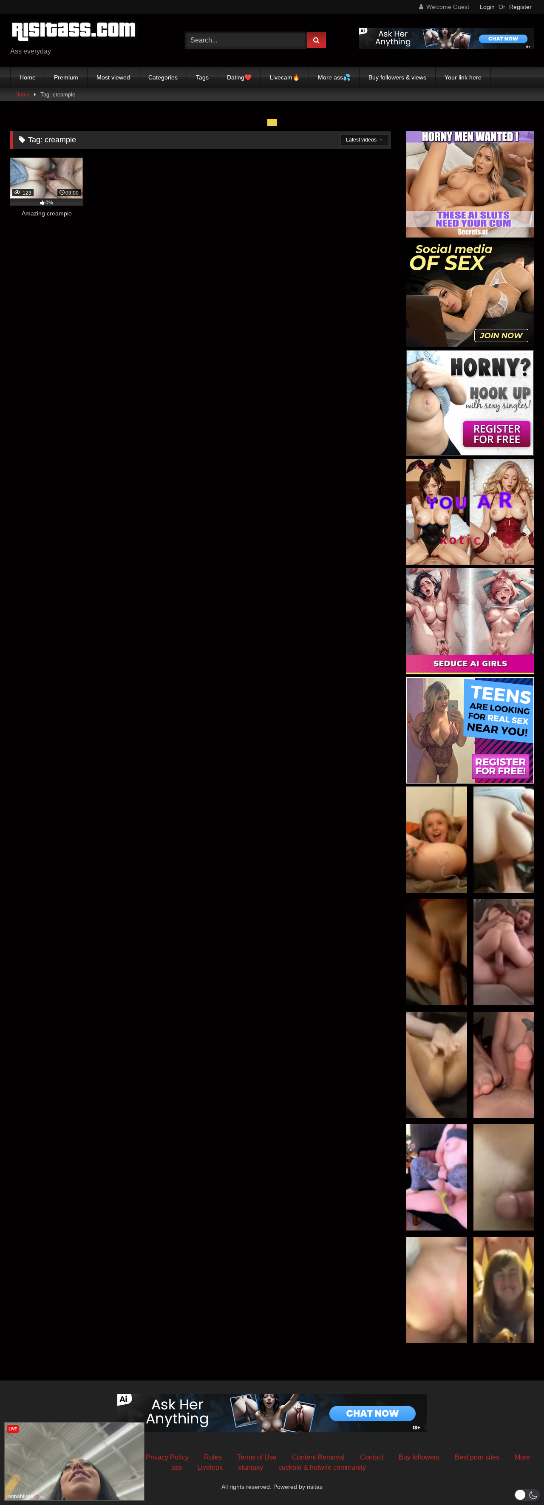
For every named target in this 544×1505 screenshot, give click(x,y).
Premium (66, 77)
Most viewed (113, 77)
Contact (371, 1457)
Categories (163, 77)
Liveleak (210, 1467)
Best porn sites (477, 1457)
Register (520, 6)
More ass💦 (334, 77)
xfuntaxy (250, 1467)
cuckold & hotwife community (322, 1467)
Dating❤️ (239, 77)
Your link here (463, 77)
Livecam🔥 (285, 77)
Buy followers (419, 1457)
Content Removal (318, 1457)
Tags (202, 77)
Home (28, 77)
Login (487, 6)
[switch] (527, 1495)
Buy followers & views (397, 77)
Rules (213, 1457)
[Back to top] (517, 1479)
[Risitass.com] (74, 33)
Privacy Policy (167, 1457)
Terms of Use (257, 1457)
